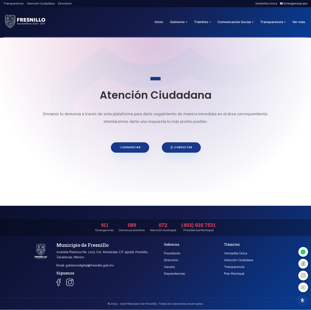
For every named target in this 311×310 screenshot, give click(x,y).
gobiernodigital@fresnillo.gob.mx (90, 265)
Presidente (172, 253)
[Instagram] (303, 275)
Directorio (65, 3)
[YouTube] (303, 287)
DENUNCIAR (132, 147)
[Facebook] (303, 264)
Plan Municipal (234, 273)
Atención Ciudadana (41, 3)
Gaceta (169, 267)
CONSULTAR (183, 147)
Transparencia (13, 3)
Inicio (159, 22)
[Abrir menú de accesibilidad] (302, 300)
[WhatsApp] (303, 252)
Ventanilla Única (266, 3)
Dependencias (174, 273)
